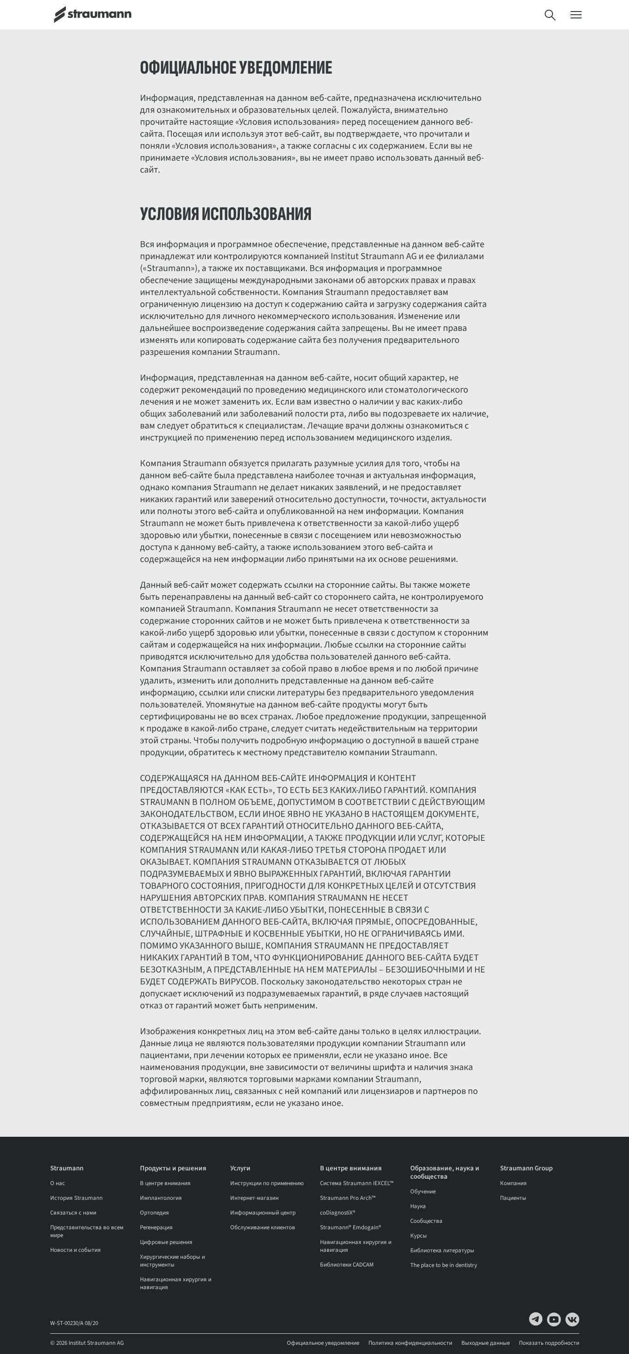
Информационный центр (263, 1213)
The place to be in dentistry (443, 1265)
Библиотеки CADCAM (346, 1265)
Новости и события (75, 1250)
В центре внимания (165, 1183)
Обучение (423, 1191)
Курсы (418, 1236)
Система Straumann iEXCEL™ (356, 1183)
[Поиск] (550, 15)
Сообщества (426, 1221)
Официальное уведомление (323, 1343)
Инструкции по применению (267, 1183)
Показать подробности (549, 1343)
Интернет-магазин (254, 1198)
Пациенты (513, 1198)
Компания (513, 1183)
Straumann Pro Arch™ (347, 1198)
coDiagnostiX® (337, 1213)
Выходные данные (485, 1343)
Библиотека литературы (442, 1250)
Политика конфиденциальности (410, 1343)
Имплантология (161, 1198)
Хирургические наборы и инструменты (172, 1261)
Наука (418, 1206)
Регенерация (156, 1227)
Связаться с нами (73, 1213)
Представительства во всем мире (86, 1231)
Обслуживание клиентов (262, 1227)
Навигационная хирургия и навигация (175, 1283)
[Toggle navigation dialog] (576, 15)
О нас (57, 1183)
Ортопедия (154, 1213)
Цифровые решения (166, 1242)
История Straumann (76, 1198)
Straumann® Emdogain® (350, 1227)
